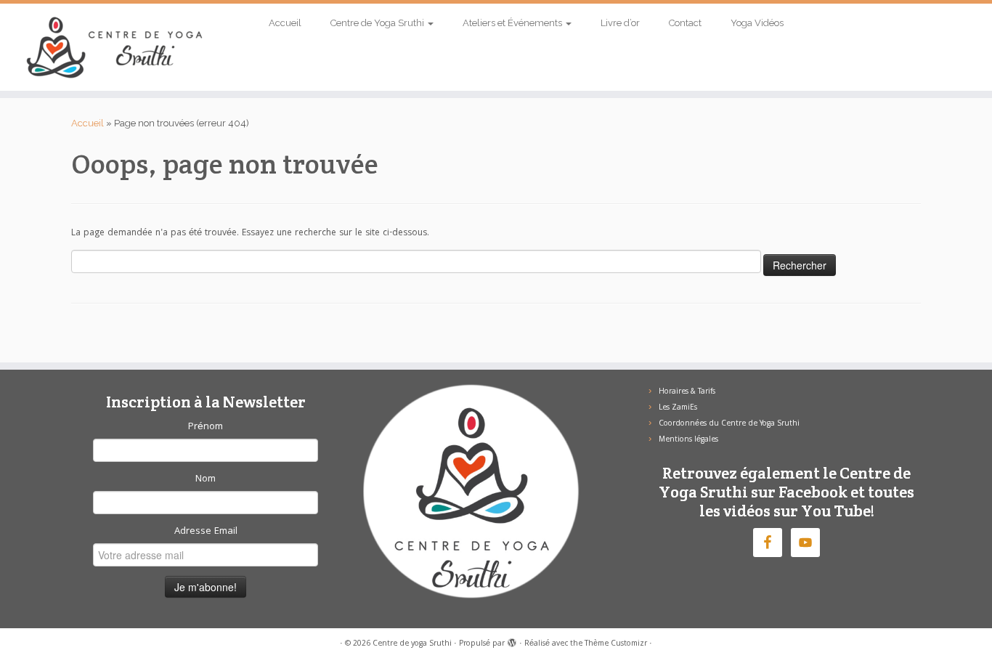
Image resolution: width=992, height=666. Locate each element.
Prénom (205, 427)
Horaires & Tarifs (687, 392)
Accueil (285, 22)
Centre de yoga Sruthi (412, 644)
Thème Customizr (616, 644)
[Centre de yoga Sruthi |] (114, 47)
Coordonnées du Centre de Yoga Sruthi (729, 424)
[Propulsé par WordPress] (512, 641)
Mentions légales (688, 440)
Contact (685, 22)
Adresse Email (205, 532)
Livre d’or (620, 22)
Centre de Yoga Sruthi (378, 22)
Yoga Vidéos (757, 22)
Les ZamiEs (678, 408)
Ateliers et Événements (513, 22)
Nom (205, 479)
